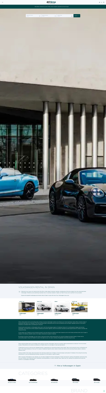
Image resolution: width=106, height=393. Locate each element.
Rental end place (45, 15)
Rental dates (60, 15)
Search (76, 15)
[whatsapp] (99, 2)
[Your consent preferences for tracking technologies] (104, 391)
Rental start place (30, 15)
